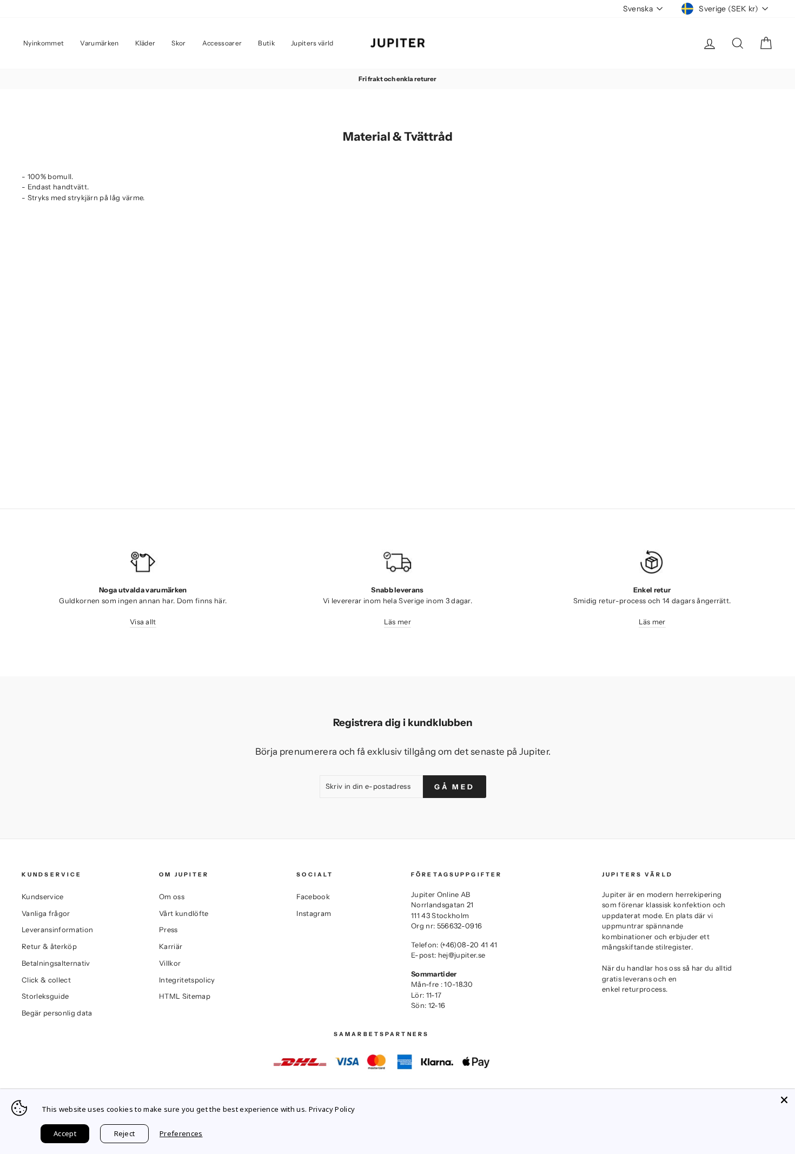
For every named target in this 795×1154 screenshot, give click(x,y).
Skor (178, 43)
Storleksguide (45, 996)
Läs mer (397, 621)
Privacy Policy (332, 1109)
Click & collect (46, 979)
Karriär (170, 946)
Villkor (170, 963)
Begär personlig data (57, 1012)
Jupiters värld (312, 43)
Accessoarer (222, 43)
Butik (266, 43)
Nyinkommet (43, 43)
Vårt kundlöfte (184, 913)
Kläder (145, 43)
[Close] (784, 1099)
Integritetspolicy (187, 979)
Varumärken (99, 43)
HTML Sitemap (184, 996)
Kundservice (43, 896)
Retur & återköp (49, 946)
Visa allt (143, 621)
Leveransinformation (57, 929)
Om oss (171, 896)
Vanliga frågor (46, 913)
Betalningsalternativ (56, 963)
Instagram (313, 913)
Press (168, 929)
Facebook (313, 896)
